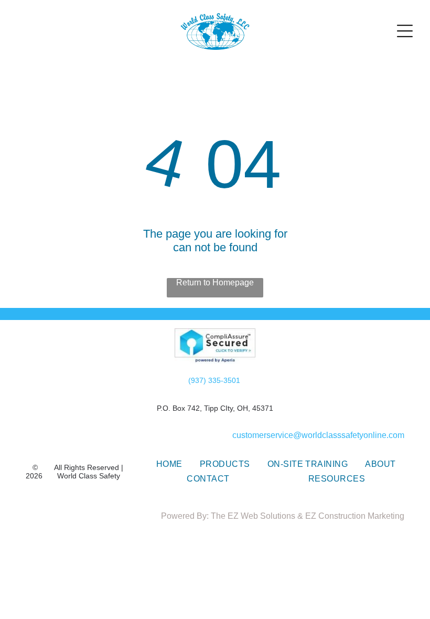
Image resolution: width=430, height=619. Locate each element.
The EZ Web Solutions (253, 515)
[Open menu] (405, 31)
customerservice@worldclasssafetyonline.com (318, 435)
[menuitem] (169, 464)
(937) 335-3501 (214, 380)
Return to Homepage (215, 282)
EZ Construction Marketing (354, 515)
